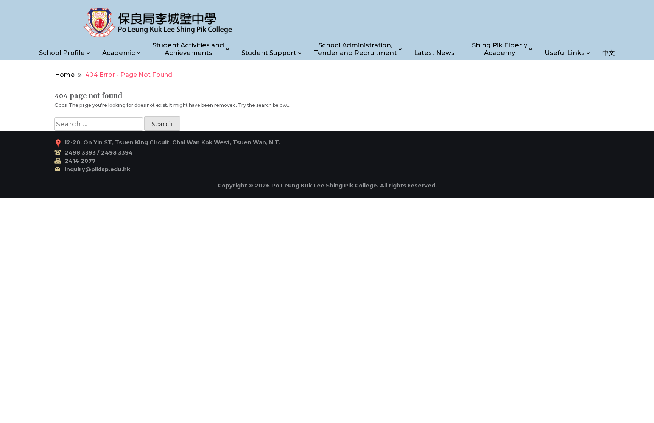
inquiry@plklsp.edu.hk (97, 169)
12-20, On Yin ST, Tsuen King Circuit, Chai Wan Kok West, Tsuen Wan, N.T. (172, 142)
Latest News (434, 52)
